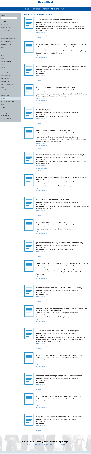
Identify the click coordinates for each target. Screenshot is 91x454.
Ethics (2, 56)
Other (2, 93)
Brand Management (6, 27)
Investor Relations (5, 75)
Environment (4, 53)
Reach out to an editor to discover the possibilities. (45, 444)
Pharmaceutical (5, 95)
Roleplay (3, 107)
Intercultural (4, 70)
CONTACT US (35, 9)
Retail (2, 104)
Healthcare (4, 64)
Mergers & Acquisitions (7, 84)
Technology (4, 113)
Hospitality (3, 67)
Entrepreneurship (5, 50)
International (4, 73)
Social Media (4, 110)
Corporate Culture (6, 33)
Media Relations (5, 81)
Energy (2, 47)
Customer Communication (8, 38)
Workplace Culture (6, 118)
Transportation (5, 115)
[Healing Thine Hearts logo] (45, 2)
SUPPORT (46, 9)
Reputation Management (7, 101)
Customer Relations (6, 41)
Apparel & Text (5, 24)
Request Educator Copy (41, 35)
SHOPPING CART (58, 9)
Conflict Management (6, 30)
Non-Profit (3, 90)
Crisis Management (6, 36)
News (2, 87)
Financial (3, 58)
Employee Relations (6, 44)
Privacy (3, 98)
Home (27, 9)
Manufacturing (5, 78)
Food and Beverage (6, 61)
